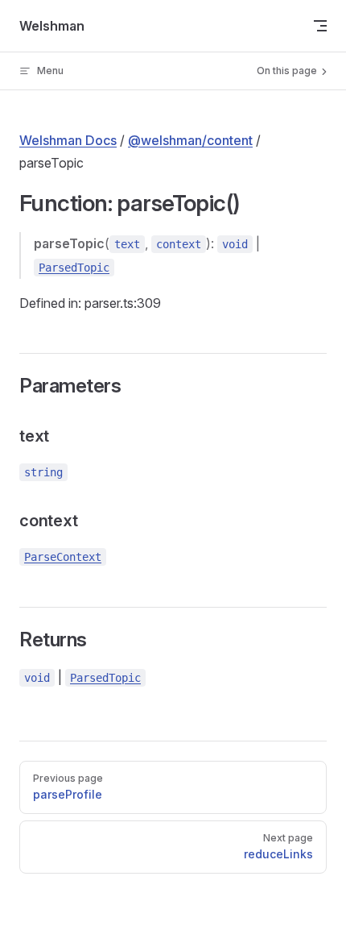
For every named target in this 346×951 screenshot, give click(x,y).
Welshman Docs (68, 140)
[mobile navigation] (320, 26)
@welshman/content (190, 140)
